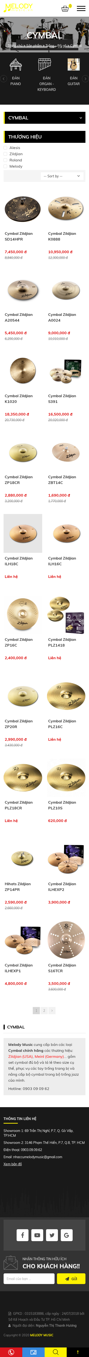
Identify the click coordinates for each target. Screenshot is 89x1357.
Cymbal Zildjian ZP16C (19, 642)
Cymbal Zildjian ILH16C (62, 561)
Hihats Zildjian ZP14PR (18, 886)
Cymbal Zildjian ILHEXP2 (62, 886)
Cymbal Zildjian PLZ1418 (62, 642)
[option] (15, 72)
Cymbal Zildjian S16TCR (62, 968)
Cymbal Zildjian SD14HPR (19, 236)
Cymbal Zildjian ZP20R (19, 724)
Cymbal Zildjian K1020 (19, 398)
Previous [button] (3, 78)
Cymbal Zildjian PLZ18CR (19, 805)
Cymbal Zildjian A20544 (19, 317)
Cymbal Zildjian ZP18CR (19, 479)
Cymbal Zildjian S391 (62, 398)
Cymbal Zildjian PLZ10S (62, 805)
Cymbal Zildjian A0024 (62, 317)
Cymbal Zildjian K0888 (62, 236)
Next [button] (85, 78)
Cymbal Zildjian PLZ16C (62, 724)
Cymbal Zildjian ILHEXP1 (19, 968)
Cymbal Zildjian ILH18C (19, 561)
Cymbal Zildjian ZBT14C (62, 479)
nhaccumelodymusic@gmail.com (37, 1157)
